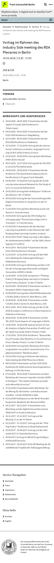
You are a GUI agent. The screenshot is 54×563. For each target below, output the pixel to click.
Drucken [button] (8, 516)
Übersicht (10, 103)
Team (7, 485)
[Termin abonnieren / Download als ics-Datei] (27, 63)
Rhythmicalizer (21, 26)
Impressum (9, 490)
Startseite (7, 26)
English (8, 521)
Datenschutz (10, 494)
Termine (35, 26)
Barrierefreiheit (11, 499)
